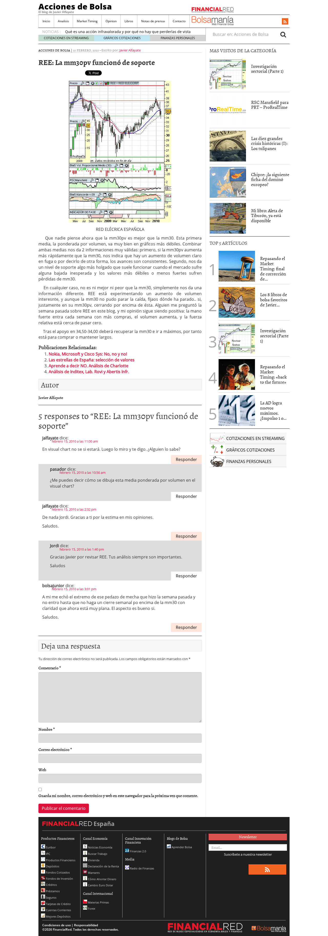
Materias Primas (98, 902)
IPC (47, 854)
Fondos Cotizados (57, 872)
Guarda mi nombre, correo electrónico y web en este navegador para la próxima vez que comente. (118, 796)
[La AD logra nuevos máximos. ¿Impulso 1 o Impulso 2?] (237, 410)
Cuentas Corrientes (58, 910)
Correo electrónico (55, 749)
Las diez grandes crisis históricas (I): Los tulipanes (269, 143)
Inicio (46, 21)
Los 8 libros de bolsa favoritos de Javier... (273, 299)
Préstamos (52, 891)
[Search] (283, 34)
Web (42, 770)
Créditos (51, 885)
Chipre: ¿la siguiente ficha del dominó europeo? (270, 179)
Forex (91, 908)
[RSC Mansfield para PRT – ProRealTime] (228, 110)
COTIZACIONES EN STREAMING (66, 38)
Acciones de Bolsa (75, 6)
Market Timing (87, 21)
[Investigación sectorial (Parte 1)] (228, 73)
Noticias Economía (99, 847)
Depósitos (52, 866)
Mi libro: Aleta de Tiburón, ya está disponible (267, 215)
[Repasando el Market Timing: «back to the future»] (237, 374)
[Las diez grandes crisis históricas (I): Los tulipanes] (228, 146)
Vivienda (93, 860)
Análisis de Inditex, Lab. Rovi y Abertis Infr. (89, 371)
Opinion (111, 21)
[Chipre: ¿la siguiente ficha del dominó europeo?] (228, 182)
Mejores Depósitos (57, 916)
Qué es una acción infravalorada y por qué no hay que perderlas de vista (128, 31)
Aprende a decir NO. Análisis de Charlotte (88, 366)
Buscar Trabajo (97, 854)
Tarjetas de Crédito (58, 904)
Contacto (179, 21)
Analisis (63, 21)
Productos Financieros (60, 860)
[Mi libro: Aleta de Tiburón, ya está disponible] (228, 218)
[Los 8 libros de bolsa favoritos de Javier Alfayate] (237, 302)
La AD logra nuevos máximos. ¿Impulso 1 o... (273, 410)
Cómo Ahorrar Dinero (101, 879)
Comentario (49, 668)
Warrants (93, 873)
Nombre (46, 729)
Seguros (50, 897)
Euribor (50, 847)
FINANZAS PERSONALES (178, 38)
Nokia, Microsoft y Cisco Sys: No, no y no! (88, 354)
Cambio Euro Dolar (100, 885)
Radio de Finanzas (141, 868)
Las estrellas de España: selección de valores (92, 360)
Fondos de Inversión (59, 878)
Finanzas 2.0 (137, 851)
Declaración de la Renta (103, 866)
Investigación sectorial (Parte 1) (267, 69)
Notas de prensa (153, 21)
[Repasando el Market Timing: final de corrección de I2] (237, 266)
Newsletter (248, 837)
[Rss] (285, 22)
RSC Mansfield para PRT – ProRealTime (270, 105)
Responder (186, 459)
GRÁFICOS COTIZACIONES (122, 38)
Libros (129, 21)
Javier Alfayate (130, 50)
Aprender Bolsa (181, 847)
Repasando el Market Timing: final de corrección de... (273, 268)
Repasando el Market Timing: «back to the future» (273, 374)
